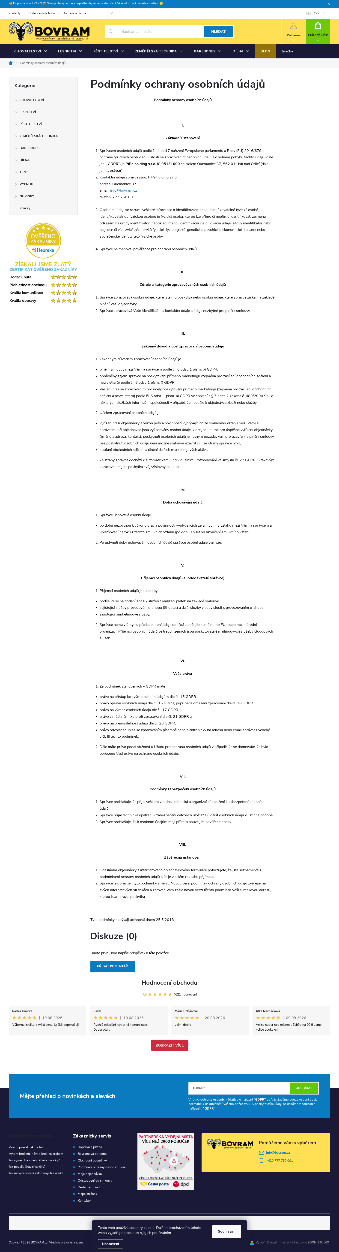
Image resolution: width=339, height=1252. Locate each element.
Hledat (218, 31)
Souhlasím (226, 1231)
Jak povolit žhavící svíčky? (27, 1167)
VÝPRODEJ (28, 184)
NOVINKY (27, 196)
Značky (25, 208)
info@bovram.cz (123, 190)
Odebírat (304, 1088)
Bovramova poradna (92, 1154)
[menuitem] (31, 51)
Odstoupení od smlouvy (95, 1181)
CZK (317, 13)
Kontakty (15, 13)
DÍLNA (25, 160)
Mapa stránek (87, 1194)
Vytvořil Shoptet (266, 1242)
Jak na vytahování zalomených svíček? (36, 1173)
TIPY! (23, 172)
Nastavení (110, 1243)
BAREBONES (29, 148)
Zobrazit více (170, 1045)
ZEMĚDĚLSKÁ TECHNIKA (39, 136)
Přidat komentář (112, 966)
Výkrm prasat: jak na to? (26, 1147)
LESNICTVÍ (28, 112)
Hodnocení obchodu (41, 13)
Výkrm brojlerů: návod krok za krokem (36, 1154)
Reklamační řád (89, 1187)
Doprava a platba (74, 13)
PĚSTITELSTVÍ (31, 124)
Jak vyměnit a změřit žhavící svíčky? (34, 1160)
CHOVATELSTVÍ (32, 100)
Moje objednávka (90, 1174)
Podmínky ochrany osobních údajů (102, 1167)
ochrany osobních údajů (218, 1099)
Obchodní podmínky (92, 1160)
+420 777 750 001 (279, 1160)
